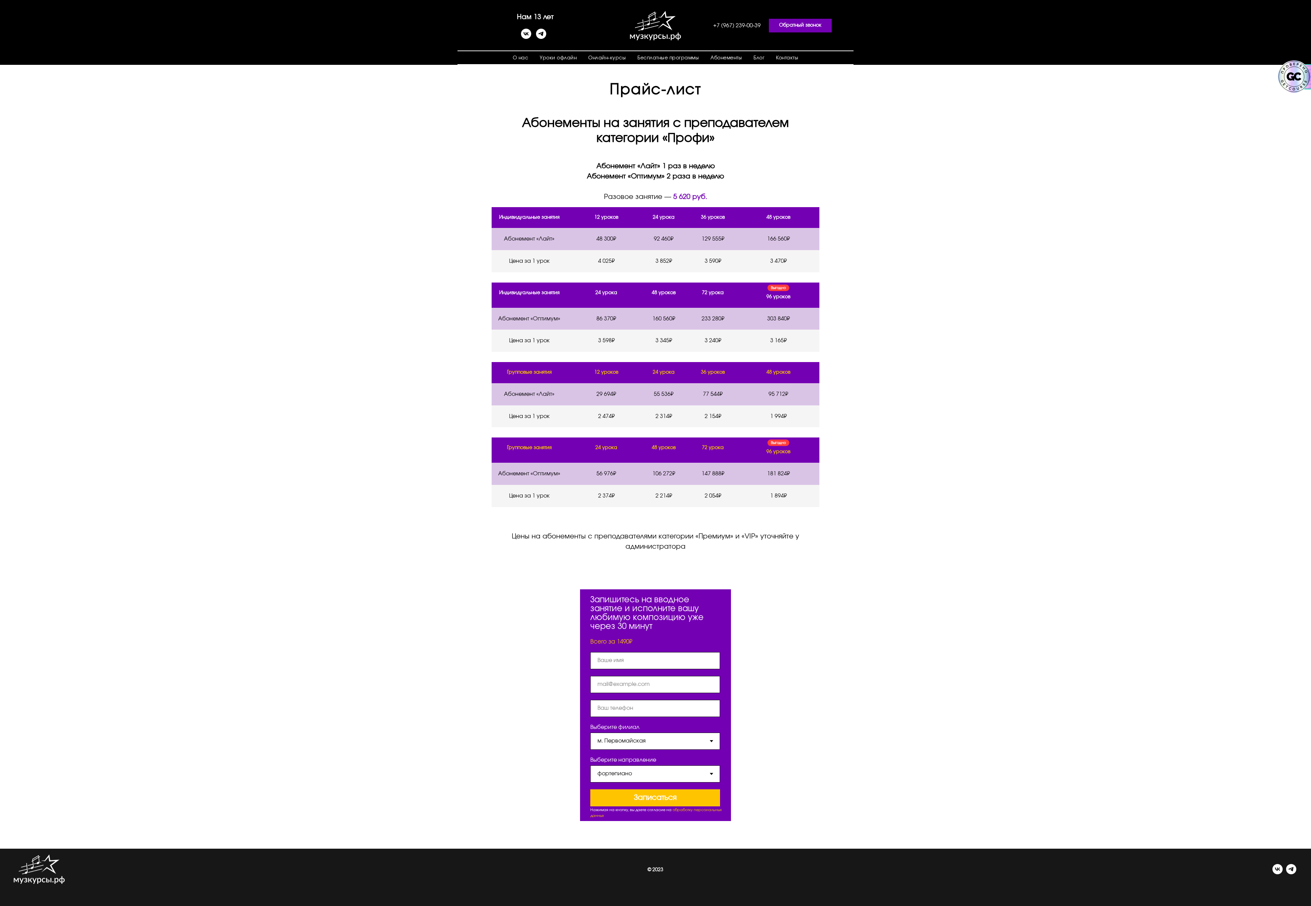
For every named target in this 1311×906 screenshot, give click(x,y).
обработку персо (689, 810)
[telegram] (541, 37)
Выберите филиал (614, 727)
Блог (758, 58)
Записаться (655, 797)
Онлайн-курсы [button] (607, 58)
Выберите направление (623, 760)
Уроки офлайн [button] (558, 58)
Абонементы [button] (726, 58)
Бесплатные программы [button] (668, 58)
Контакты (787, 58)
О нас (520, 58)
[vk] (1277, 872)
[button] (800, 25)
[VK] (526, 37)
